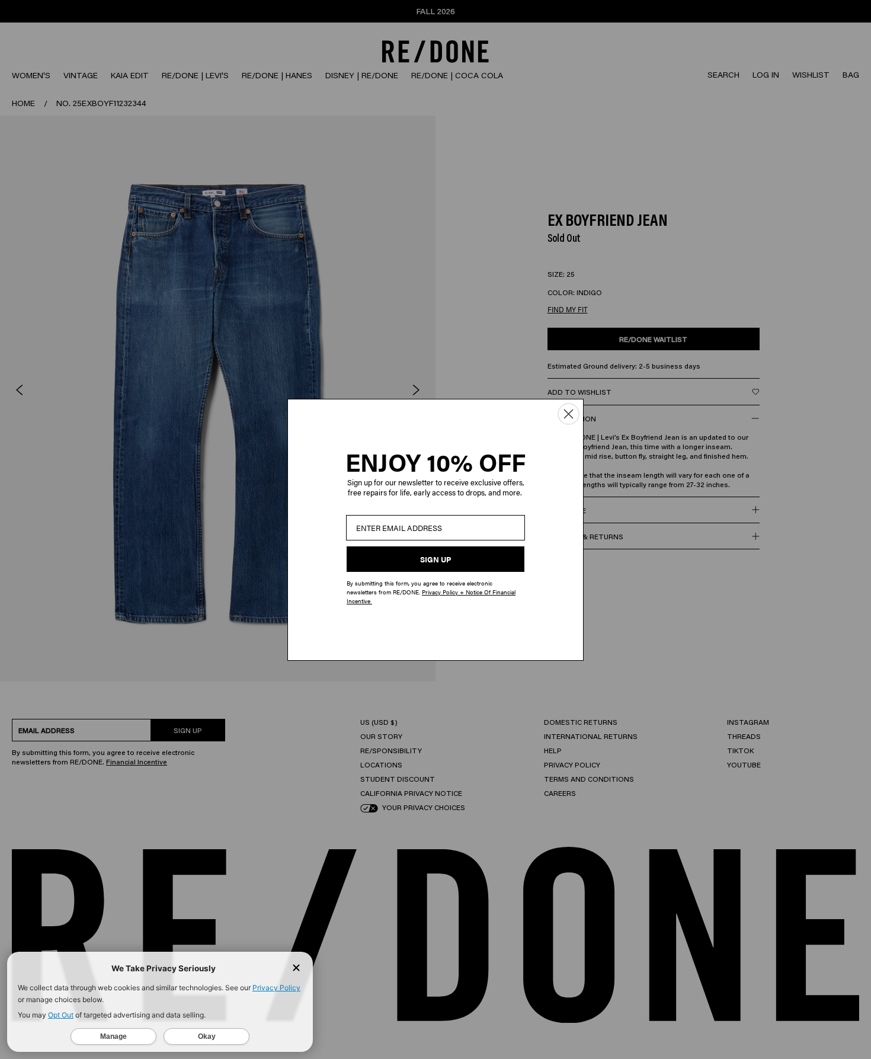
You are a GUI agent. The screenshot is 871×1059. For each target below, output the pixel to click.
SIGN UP (435, 559)
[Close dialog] (568, 414)
